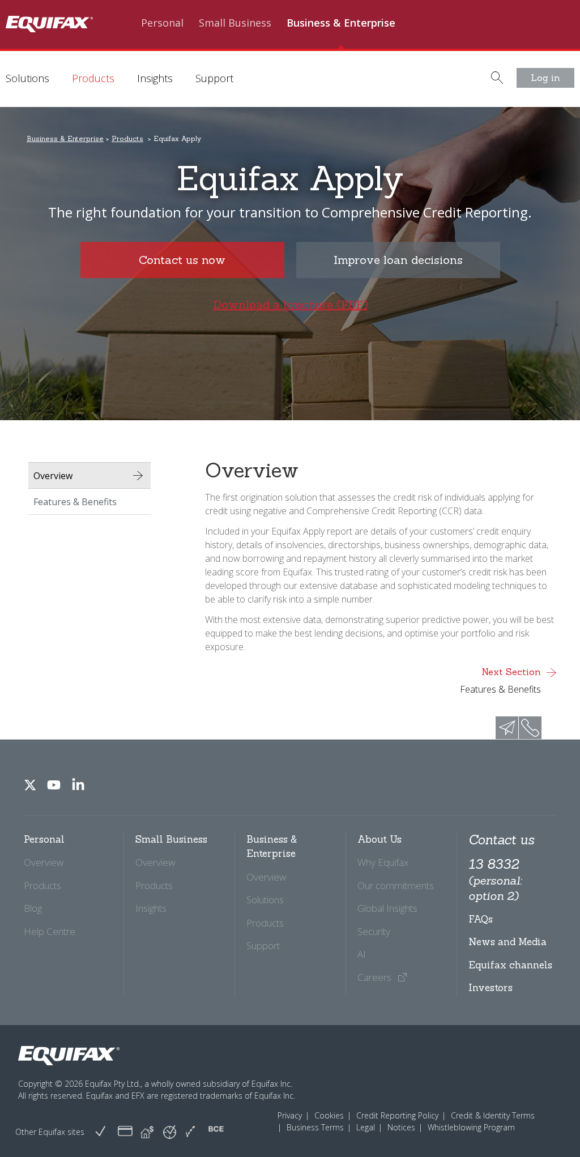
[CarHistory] (100, 1131)
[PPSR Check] (169, 1131)
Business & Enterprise (341, 23)
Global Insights (387, 908)
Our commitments (395, 885)
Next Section (500, 680)
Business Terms (315, 1127)
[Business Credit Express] (216, 1131)
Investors (490, 987)
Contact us (501, 839)
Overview (52, 475)
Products (93, 78)
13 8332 (495, 879)
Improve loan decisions (398, 260)
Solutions (27, 78)
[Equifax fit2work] (190, 1131)
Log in (545, 77)
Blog (33, 908)
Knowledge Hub (423, 56)
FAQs (480, 919)
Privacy (290, 1115)
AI (361, 953)
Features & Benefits (75, 502)
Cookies (329, 1115)
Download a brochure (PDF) (290, 304)
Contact (556, 56)
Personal (162, 23)
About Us (499, 56)
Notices (401, 1127)
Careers (375, 977)
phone (530, 727)
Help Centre (49, 931)
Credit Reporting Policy (397, 1115)
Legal (365, 1127)
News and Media (507, 942)
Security (373, 931)
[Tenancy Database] (146, 1131)
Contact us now (182, 260)
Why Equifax (382, 862)
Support (214, 78)
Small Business (235, 23)
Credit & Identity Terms (493, 1115)
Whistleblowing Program (471, 1127)
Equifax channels (510, 965)
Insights (155, 78)
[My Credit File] (125, 1131)
